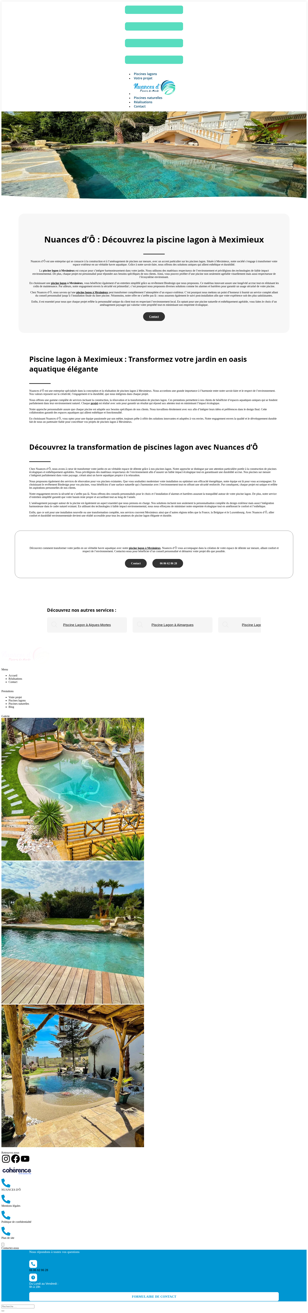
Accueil (13, 675)
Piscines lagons (17, 700)
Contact (140, 106)
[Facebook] (15, 1158)
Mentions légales (10, 1205)
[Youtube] (25, 1158)
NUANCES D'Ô (11, 1189)
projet (94, 403)
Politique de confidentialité (16, 1221)
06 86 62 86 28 (167, 563)
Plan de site (7, 1237)
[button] (154, 1296)
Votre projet (143, 78)
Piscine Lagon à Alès (258, 625)
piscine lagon (58, 283)
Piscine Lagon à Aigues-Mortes (87, 625)
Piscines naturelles (19, 703)
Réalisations (15, 678)
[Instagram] (5, 1158)
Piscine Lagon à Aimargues (173, 625)
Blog (11, 706)
